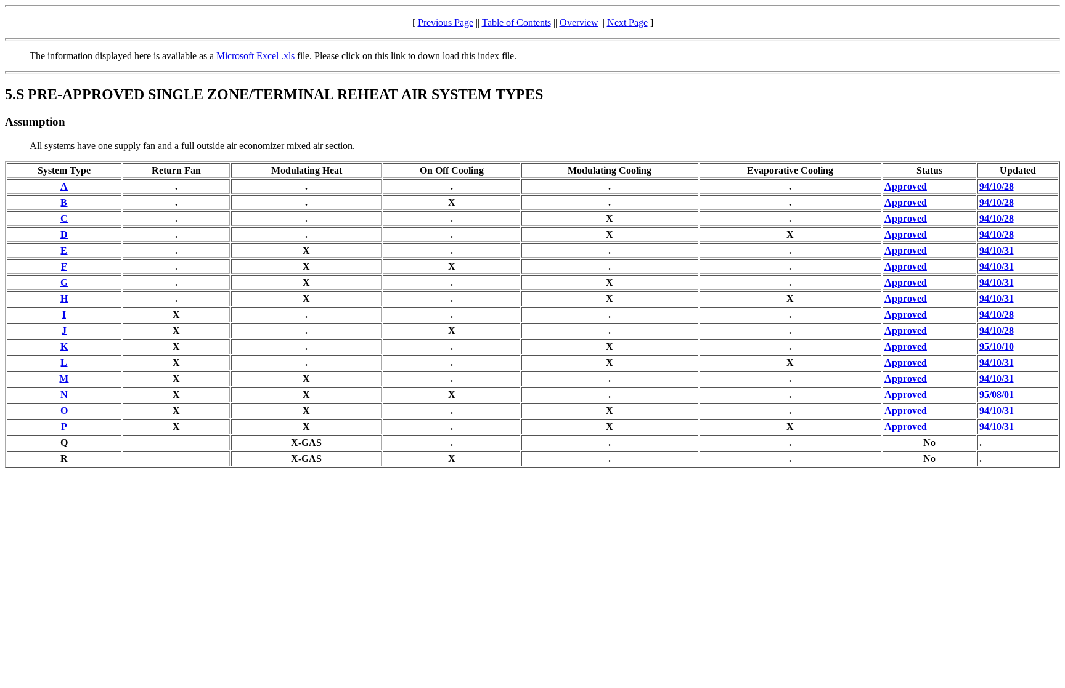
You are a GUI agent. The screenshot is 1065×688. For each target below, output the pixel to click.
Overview (579, 22)
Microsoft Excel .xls (255, 56)
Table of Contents (516, 22)
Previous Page (445, 22)
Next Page (627, 22)
